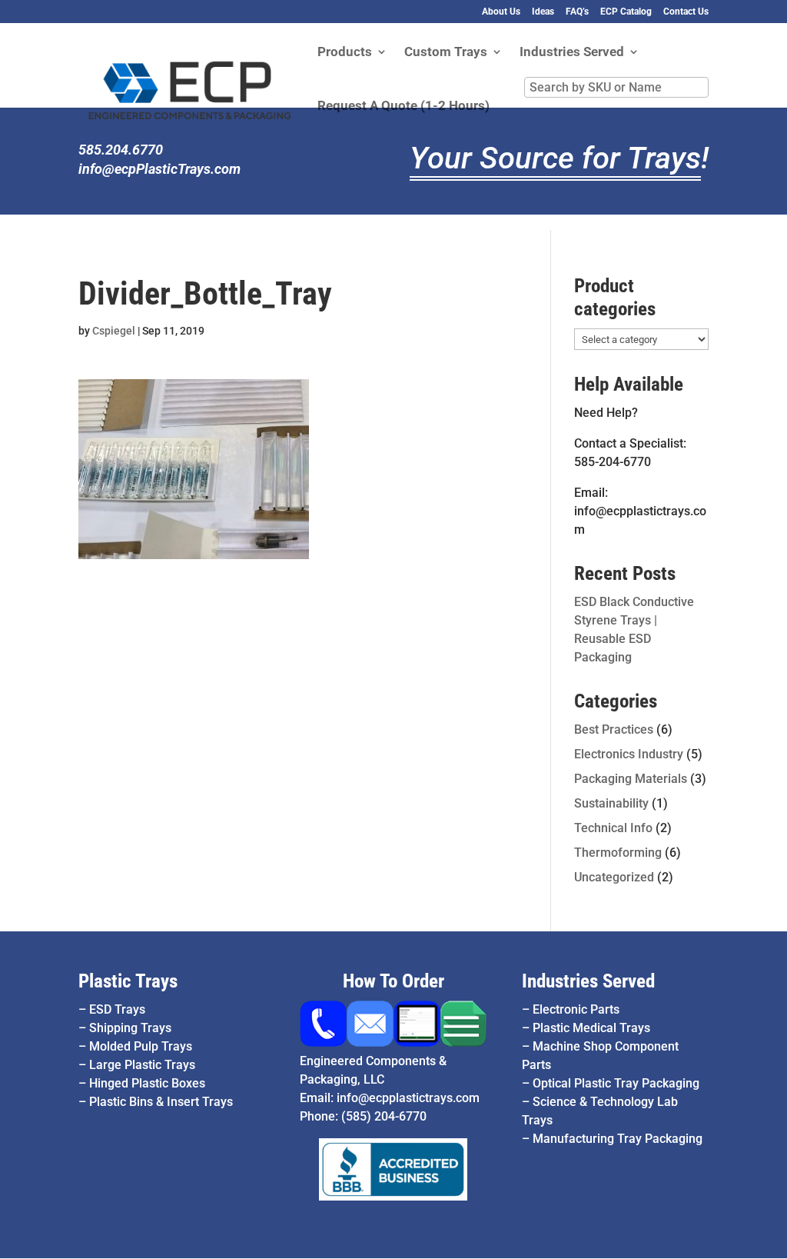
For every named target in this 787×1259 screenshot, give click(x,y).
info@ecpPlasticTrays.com (159, 169)
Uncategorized (614, 877)
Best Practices (613, 729)
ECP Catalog (626, 12)
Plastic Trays (128, 981)
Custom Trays (445, 52)
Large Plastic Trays (142, 1064)
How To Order (393, 981)
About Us (501, 12)
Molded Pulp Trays (140, 1046)
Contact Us (686, 12)
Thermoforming (618, 852)
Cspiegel (113, 331)
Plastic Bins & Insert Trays (161, 1101)
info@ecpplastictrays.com (408, 1098)
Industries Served (572, 52)
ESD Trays (117, 1009)
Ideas (543, 12)
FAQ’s (577, 12)
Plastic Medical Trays (591, 1028)
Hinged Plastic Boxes (147, 1083)
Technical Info (613, 828)
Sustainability (611, 803)
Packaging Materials (630, 778)
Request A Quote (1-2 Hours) (403, 106)
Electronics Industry (628, 754)
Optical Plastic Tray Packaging (616, 1083)
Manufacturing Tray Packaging (617, 1138)
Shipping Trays (130, 1028)
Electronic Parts (576, 1009)
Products (344, 52)
